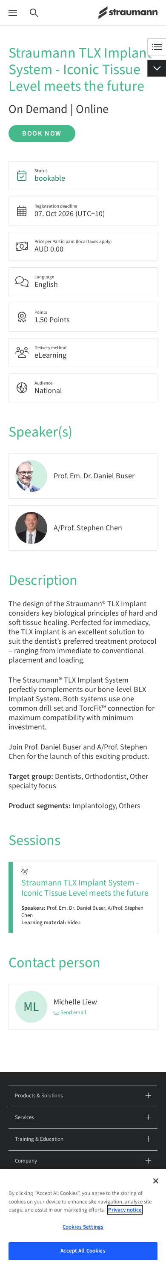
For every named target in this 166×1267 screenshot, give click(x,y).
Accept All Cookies (82, 1251)
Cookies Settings (83, 1227)
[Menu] (13, 13)
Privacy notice (125, 1210)
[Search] (34, 13)
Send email (73, 1012)
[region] (83, 1218)
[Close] (155, 1181)
